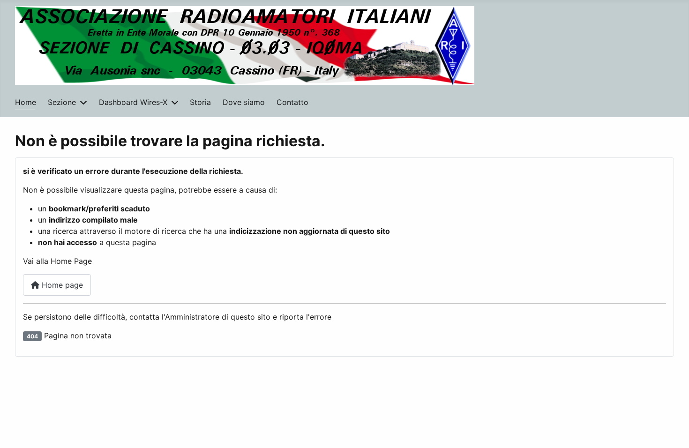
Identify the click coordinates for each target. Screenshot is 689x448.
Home (25, 102)
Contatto (292, 102)
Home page (61, 285)
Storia (200, 102)
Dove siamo (244, 102)
